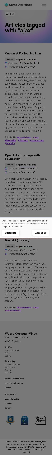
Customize (10, 232)
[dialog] (26, 227)
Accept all (40, 232)
